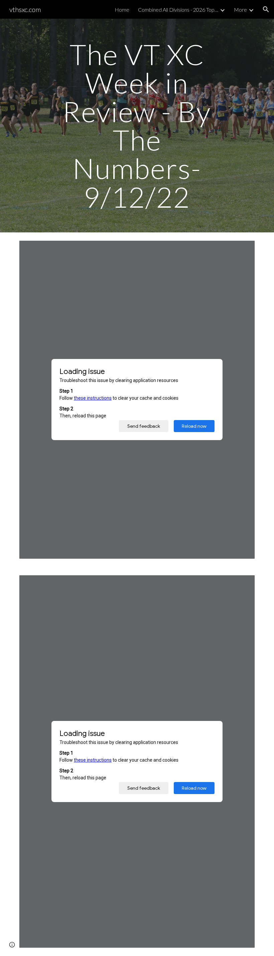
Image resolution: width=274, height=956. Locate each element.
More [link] (240, 9)
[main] (137, 125)
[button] (266, 9)
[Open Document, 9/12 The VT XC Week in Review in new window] (242, 249)
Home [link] (122, 9)
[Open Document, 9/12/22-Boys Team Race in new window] (242, 583)
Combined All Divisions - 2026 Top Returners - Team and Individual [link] (178, 9)
